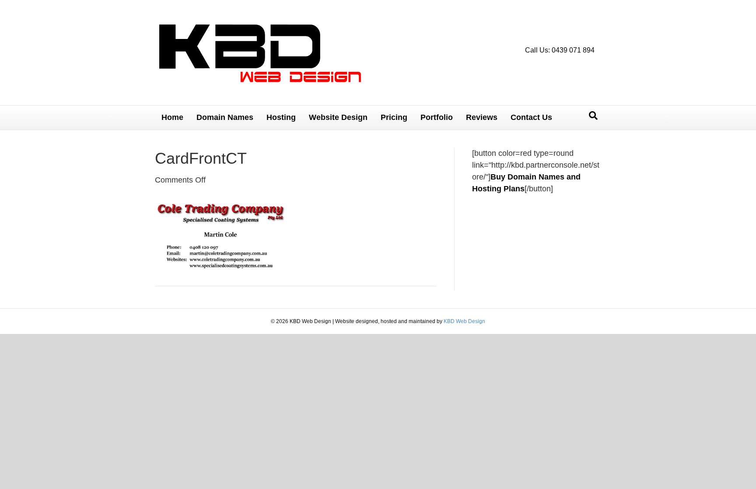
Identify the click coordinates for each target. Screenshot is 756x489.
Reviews (481, 117)
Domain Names (224, 117)
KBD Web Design (464, 321)
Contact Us (531, 117)
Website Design (338, 117)
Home (172, 117)
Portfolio (436, 117)
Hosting (281, 117)
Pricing (394, 117)
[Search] (593, 115)
